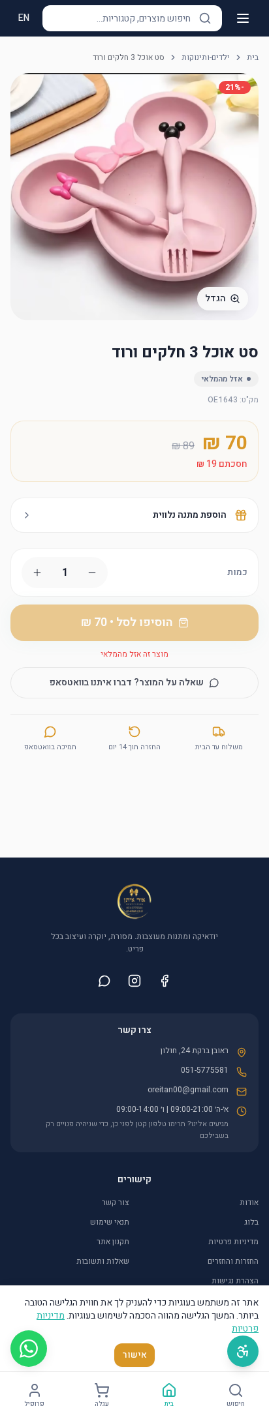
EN (23, 18)
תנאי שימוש (109, 1222)
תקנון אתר (113, 1241)
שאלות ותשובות (102, 1261)
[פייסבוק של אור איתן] (164, 981)
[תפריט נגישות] (243, 1351)
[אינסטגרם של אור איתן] (134, 981)
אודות (249, 1202)
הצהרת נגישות (235, 1281)
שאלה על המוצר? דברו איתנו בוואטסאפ (127, 682)
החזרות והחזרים (233, 1261)
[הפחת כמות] (92, 572)
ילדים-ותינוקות (206, 57)
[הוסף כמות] (37, 572)
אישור (134, 1355)
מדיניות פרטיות (233, 1241)
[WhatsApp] (28, 1348)
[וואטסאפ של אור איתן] (104, 981)
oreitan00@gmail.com (188, 1090)
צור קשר (115, 1202)
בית (253, 57)
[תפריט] (243, 18)
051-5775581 (205, 1070)
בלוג (251, 1222)
